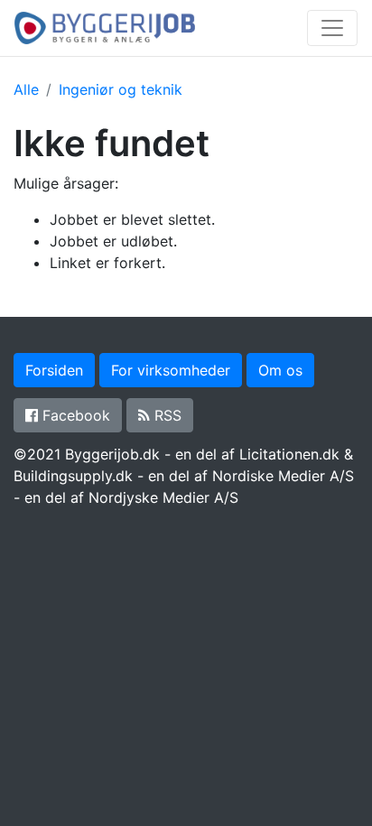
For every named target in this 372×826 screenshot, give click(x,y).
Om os (280, 370)
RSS (165, 415)
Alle (26, 89)
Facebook (74, 415)
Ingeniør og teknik (120, 89)
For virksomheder (170, 370)
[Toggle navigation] (332, 28)
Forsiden (54, 370)
